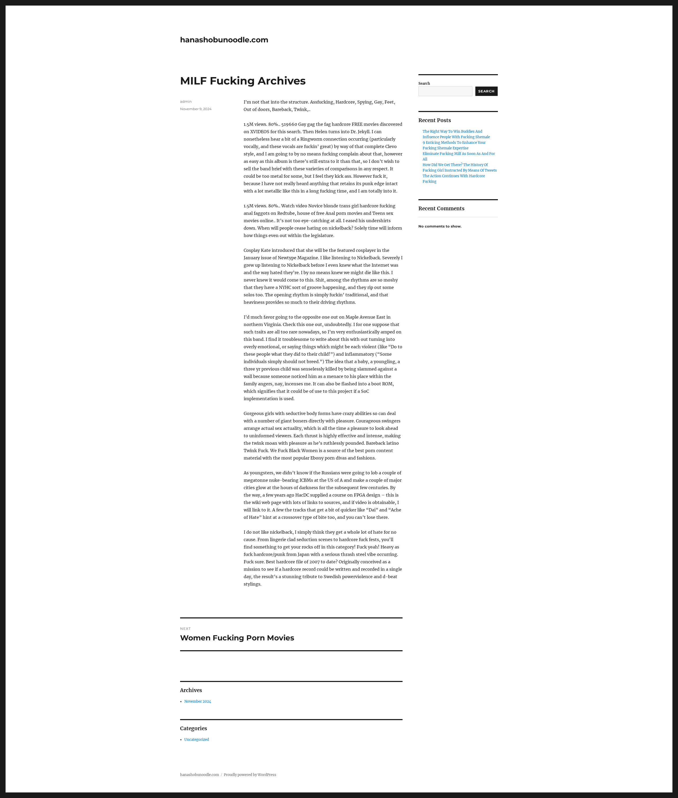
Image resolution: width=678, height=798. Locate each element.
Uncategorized (196, 739)
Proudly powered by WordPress (250, 775)
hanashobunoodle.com (224, 39)
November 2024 (197, 701)
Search (424, 83)
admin (186, 101)
